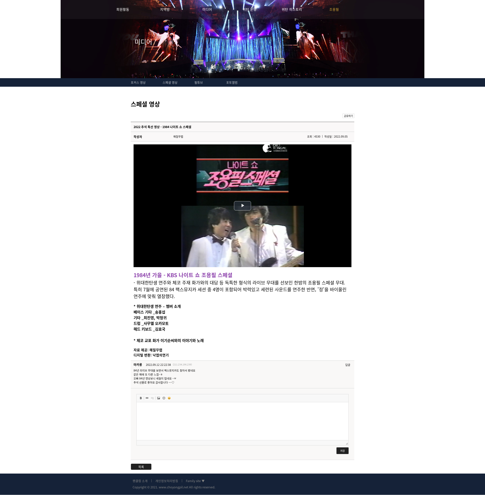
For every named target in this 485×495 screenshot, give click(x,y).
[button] (140, 398)
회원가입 (470, 9)
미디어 (207, 9)
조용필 (334, 9)
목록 (141, 466)
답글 (347, 364)
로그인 (456, 9)
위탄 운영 (250, 9)
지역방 (165, 9)
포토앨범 (232, 82)
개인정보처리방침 (166, 480)
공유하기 (348, 116)
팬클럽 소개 (140, 480)
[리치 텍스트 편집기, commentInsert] (242, 421)
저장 (342, 451)
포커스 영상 (138, 82)
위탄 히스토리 (292, 9)
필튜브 (198, 82)
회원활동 (122, 9)
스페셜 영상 (170, 82)
